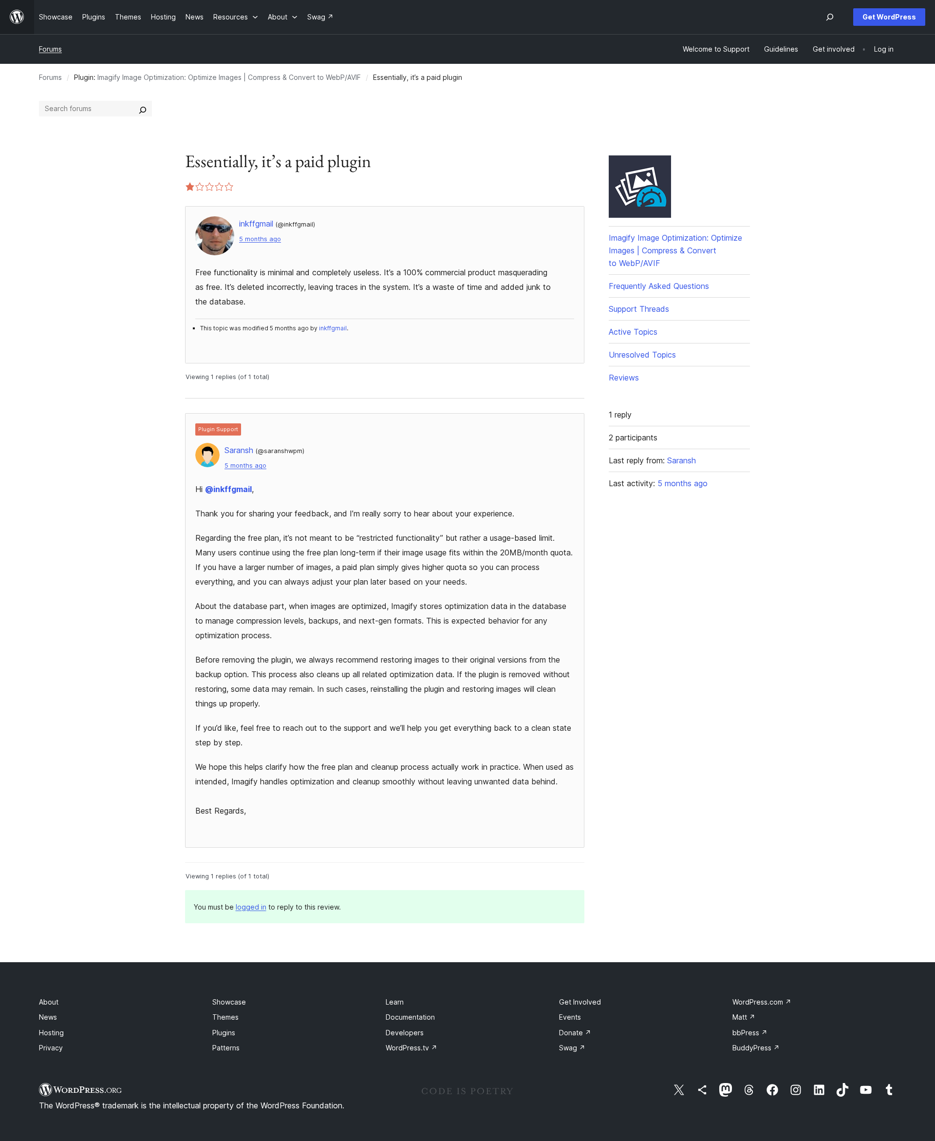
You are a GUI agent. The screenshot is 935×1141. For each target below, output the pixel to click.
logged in (251, 907)
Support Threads (639, 309)
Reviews (624, 377)
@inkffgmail (228, 489)
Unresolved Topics (642, 355)
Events (570, 1017)
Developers (405, 1032)
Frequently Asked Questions (659, 286)
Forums (50, 49)
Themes (225, 1017)
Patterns (226, 1048)
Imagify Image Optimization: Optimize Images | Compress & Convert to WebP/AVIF (229, 77)
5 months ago (260, 239)
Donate (575, 1032)
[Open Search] (829, 17)
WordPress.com (761, 1002)
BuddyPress (756, 1048)
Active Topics (633, 332)
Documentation (410, 1017)
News (48, 1017)
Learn (395, 1002)
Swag (572, 1048)
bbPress (749, 1032)
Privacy (51, 1048)
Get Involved (580, 1002)
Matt (743, 1017)
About (48, 1002)
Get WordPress (889, 17)
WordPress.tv (411, 1048)
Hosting (51, 1032)
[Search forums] (142, 108)
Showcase (229, 1002)
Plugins (223, 1032)
